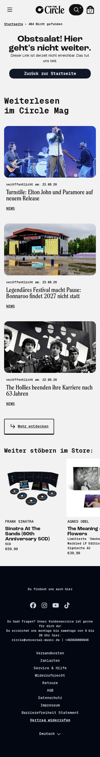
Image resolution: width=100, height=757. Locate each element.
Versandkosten (50, 653)
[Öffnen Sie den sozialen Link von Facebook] (33, 605)
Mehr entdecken (33, 426)
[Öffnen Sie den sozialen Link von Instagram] (44, 605)
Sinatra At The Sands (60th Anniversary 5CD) (27, 534)
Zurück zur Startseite (50, 73)
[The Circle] (50, 10)
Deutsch (47, 734)
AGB (50, 690)
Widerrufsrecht (50, 675)
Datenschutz (50, 698)
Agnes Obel (78, 521)
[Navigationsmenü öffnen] (9, 9)
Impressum (50, 705)
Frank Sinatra (19, 521)
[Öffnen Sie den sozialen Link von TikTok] (67, 605)
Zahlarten (50, 660)
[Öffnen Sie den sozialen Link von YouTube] (55, 605)
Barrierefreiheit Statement (50, 713)
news (10, 208)
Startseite (13, 24)
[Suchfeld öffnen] (76, 10)
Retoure (50, 683)
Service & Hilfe (50, 668)
